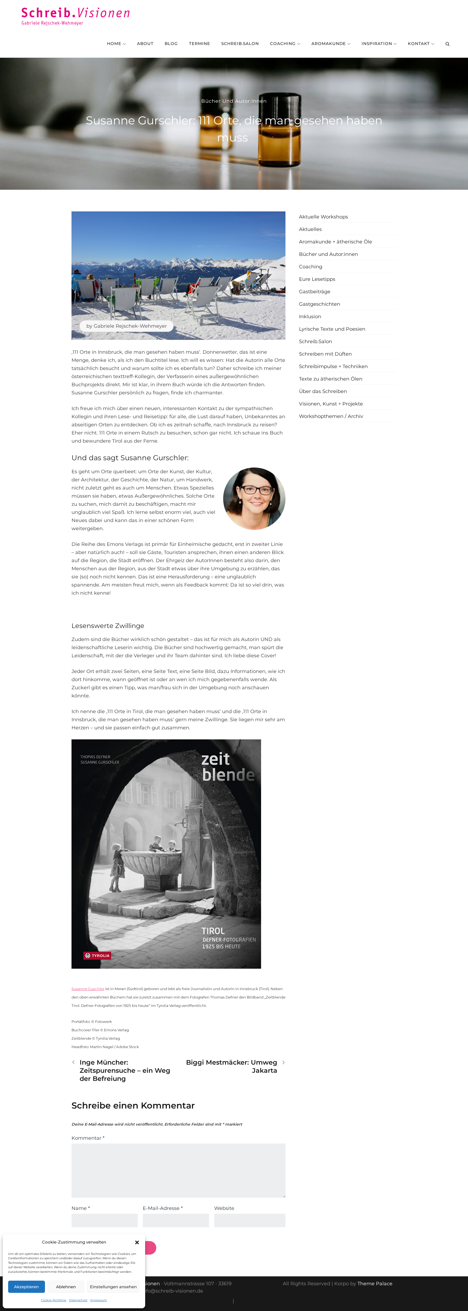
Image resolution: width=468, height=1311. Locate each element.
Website (224, 1208)
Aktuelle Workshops (323, 217)
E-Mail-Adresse (163, 1208)
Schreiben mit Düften (325, 354)
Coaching (283, 43)
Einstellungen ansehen (113, 1286)
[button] (137, 1242)
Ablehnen (66, 1286)
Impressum (98, 1300)
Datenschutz (78, 1300)
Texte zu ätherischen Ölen (330, 379)
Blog (171, 43)
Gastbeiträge (314, 292)
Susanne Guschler (88, 989)
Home (114, 43)
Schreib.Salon (240, 43)
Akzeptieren (26, 1286)
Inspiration (377, 43)
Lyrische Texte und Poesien (332, 329)
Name (81, 1208)
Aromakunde (328, 43)
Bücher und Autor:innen (234, 101)
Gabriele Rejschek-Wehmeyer (130, 326)
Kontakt (419, 43)
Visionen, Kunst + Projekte (331, 404)
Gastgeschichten (319, 304)
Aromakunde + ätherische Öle (335, 242)
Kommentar (88, 1138)
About (145, 43)
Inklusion (310, 317)
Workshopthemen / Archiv (331, 416)
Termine (199, 43)
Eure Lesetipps (317, 279)
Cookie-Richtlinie (53, 1300)
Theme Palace (375, 1284)
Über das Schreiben (323, 391)
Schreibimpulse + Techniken (333, 366)
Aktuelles (310, 229)
